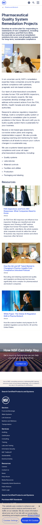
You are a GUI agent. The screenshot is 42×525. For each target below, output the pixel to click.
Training (4, 442)
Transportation (6, 424)
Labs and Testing (7, 445)
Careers (4, 466)
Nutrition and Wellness (9, 421)
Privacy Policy (33, 515)
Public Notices (6, 486)
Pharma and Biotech (11, 7)
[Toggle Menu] (38, 2)
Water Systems (7, 414)
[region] (21, 514)
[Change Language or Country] (29, 2)
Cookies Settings (10, 520)
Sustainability (6, 455)
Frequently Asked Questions (11, 483)
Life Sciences (6, 417)
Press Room (6, 476)
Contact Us (5, 470)
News (4, 473)
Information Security (8, 449)
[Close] (39, 506)
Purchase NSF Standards (12, 499)
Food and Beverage (8, 411)
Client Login (6, 490)
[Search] (33, 2)
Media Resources (7, 480)
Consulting (5, 439)
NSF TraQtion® (7, 452)
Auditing (4, 432)
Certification (6, 435)
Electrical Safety (7, 459)
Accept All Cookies (30, 520)
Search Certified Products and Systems (18, 391)
